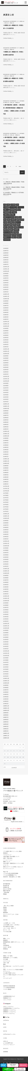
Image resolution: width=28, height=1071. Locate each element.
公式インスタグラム (8, 1006)
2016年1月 (5, 539)
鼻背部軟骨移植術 (7, 239)
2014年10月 (6, 573)
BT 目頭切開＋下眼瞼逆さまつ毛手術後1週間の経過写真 (13, 193)
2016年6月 (5, 527)
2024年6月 (5, 307)
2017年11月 (6, 488)
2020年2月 (5, 426)
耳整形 (5, 909)
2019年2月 (5, 454)
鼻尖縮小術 (19, 234)
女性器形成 (6, 945)
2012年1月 (5, 648)
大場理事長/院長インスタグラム (11, 1008)
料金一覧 (5, 871)
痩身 (4, 964)
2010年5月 (5, 694)
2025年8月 (5, 275)
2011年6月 (5, 664)
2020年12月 (6, 404)
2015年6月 (5, 555)
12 (10, 754)
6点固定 (8, 204)
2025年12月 (6, 266)
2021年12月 (6, 376)
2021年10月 (6, 381)
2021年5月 (5, 392)
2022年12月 (6, 349)
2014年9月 (5, 575)
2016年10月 (6, 518)
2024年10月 (6, 298)
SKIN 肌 (5, 919)
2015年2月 (5, 564)
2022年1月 (5, 374)
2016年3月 (5, 534)
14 (16, 166)
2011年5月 (5, 667)
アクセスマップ (7, 854)
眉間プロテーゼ (17, 222)
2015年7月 (5, 552)
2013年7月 (5, 607)
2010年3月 (5, 699)
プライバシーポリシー (9, 1044)
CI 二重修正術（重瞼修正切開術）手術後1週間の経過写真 (14, 188)
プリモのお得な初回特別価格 (10, 873)
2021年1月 (5, 401)
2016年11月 (6, 516)
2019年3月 (5, 452)
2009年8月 (5, 715)
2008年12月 (6, 733)
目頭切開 (5, 222)
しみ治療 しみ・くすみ (9, 923)
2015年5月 (5, 557)
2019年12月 (6, 431)
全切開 (16, 217)
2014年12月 (6, 568)
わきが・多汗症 (7, 947)
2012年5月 (5, 639)
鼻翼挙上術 (14, 237)
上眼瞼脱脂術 (12, 209)
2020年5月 (5, 420)
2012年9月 (5, 630)
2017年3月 (5, 506)
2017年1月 (5, 511)
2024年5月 (5, 310)
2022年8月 (5, 358)
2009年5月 (5, 722)
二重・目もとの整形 (8, 905)
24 (4, 760)
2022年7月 (5, 360)
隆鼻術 (11, 229)
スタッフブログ (7, 999)
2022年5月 (5, 365)
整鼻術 (18, 219)
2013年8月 (5, 605)
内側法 (20, 217)
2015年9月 (5, 548)
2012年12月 (6, 623)
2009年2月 (5, 728)
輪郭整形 (5, 912)
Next (20, 166)
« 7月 (4, 767)
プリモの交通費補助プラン (10, 875)
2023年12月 (6, 321)
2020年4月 (5, 422)
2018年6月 (5, 472)
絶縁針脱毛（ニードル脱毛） (10, 957)
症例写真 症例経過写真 (9, 986)
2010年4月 (5, 696)
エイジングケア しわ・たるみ (10, 914)
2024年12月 (6, 294)
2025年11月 (6, 269)
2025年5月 (5, 282)
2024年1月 (5, 319)
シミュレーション (7, 860)
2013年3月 (5, 616)
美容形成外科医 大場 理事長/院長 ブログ (11, 21)
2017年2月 (5, 509)
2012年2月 (5, 646)
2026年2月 (5, 262)
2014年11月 (6, 571)
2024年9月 (5, 301)
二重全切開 (6, 892)
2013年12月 (6, 596)
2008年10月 (6, 738)
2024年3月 (5, 314)
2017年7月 (5, 497)
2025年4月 (5, 285)
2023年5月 (5, 337)
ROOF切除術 (13, 204)
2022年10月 (6, 353)
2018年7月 (5, 470)
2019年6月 (5, 445)
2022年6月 (5, 362)
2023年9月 (5, 328)
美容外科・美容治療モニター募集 (11, 876)
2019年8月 (5, 440)
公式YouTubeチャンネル (9, 1034)
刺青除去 (5, 948)
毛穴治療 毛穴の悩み (8, 926)
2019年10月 (6, 436)
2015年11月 (6, 543)
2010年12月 (6, 678)
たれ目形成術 (6, 207)
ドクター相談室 (7, 989)
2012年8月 (5, 632)
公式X (4, 1027)
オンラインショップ (8, 868)
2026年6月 (5, 253)
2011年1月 (5, 676)
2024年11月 (6, 296)
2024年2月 (5, 317)
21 (17, 757)
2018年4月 (5, 477)
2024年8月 (5, 303)
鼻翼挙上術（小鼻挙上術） (10, 102)
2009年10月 (6, 710)
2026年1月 (5, 264)
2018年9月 (5, 465)
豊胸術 (15, 227)
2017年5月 (5, 502)
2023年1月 (5, 346)
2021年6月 (5, 390)
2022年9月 (5, 355)
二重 (10, 212)
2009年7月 (5, 717)
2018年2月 (5, 481)
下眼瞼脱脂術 (6, 212)
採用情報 (5, 1051)
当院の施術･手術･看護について (11, 856)
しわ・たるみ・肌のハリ (9, 928)
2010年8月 (5, 687)
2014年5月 (5, 584)
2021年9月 (5, 383)
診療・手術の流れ (7, 858)
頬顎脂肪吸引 (16, 229)
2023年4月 (5, 339)
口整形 (5, 910)
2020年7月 (5, 415)
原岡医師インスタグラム (9, 1011)
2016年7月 (5, 525)
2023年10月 (6, 326)
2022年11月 (6, 351)
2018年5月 (5, 474)
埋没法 (5, 219)
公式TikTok (6, 1020)
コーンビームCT (7, 978)
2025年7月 (5, 278)
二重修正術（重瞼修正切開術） (9, 214)
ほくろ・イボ (6, 929)
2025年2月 (5, 289)
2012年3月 (5, 644)
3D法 (5, 204)
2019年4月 (5, 449)
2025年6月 (5, 280)
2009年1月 (5, 731)
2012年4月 (5, 641)
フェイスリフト (21, 207)
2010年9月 (5, 685)
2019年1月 (5, 456)
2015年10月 (6, 545)
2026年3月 (5, 259)
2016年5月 (5, 529)
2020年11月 (6, 406)
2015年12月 (6, 541)
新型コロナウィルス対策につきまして (13, 866)
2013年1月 (5, 621)
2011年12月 (6, 651)
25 (7, 760)
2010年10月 (6, 683)
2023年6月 (5, 335)
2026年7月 (5, 250)
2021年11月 (6, 378)
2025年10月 (6, 271)
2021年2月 (5, 399)
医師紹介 (5, 853)
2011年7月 (5, 662)
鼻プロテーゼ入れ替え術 (8, 232)
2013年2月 (5, 619)
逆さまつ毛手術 (20, 227)
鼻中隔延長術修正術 (7, 234)
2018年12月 (6, 458)
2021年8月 (5, 385)
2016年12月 (6, 513)
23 (23, 757)
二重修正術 (14, 212)
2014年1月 (5, 593)
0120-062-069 (6, 799)
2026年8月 (5, 248)
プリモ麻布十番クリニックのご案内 (12, 851)
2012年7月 (5, 635)
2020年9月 (5, 410)
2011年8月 (5, 660)
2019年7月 (5, 442)
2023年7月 (5, 333)
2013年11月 (6, 598)
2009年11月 (6, 708)
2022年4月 (5, 367)
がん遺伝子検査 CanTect (9, 973)
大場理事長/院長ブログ (9, 996)
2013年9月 (5, 603)
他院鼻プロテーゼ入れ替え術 (9, 217)
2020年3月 (5, 424)
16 (23, 754)
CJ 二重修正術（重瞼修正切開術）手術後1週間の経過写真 (13, 182)
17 (4, 757)
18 (7, 757)
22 (20, 757)
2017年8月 (5, 495)
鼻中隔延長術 (16, 232)
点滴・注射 (6, 962)
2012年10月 (6, 628)
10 (4, 754)
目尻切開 (22, 219)
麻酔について (6, 861)
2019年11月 (6, 433)
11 (7, 754)
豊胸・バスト (6, 938)
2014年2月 (5, 591)
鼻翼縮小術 (12, 22)
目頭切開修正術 (11, 222)
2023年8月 (5, 330)
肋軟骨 (14, 224)
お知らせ (5, 1041)
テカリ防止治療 (7, 931)
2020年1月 (5, 429)
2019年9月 (5, 438)
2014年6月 (5, 582)
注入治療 (5, 959)
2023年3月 (5, 342)
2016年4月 (5, 532)
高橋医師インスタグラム (9, 1010)
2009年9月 (5, 712)
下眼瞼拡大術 (18, 209)
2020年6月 (5, 417)
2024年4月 (5, 312)
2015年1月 (5, 566)
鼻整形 (5, 907)
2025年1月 (5, 291)
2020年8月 (5, 413)
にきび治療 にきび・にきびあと (11, 924)
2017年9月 (5, 493)
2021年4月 (5, 394)
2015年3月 (5, 561)
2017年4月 (5, 504)
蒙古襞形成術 (10, 227)
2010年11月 (6, 680)
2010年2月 (5, 701)
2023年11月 (6, 323)
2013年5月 (5, 612)
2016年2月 (5, 536)
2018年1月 (5, 484)
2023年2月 (5, 344)
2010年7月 (5, 689)
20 (14, 757)
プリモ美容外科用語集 (9, 987)
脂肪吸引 (18, 224)
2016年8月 (5, 522)
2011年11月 (6, 653)
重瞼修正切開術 (6, 229)
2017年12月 (6, 486)
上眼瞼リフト (6, 209)
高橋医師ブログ (7, 998)
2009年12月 (6, 705)
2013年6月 (5, 609)
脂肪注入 (5, 227)
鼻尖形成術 (14, 234)
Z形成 (17, 204)
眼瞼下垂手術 (6, 224)
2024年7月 (5, 305)
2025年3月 (5, 287)
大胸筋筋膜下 (13, 219)
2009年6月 (5, 719)
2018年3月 (5, 479)
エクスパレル (6, 961)
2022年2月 (5, 372)
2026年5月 (5, 255)
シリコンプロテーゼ (13, 207)
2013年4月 (5, 614)
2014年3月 (5, 589)
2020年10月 (6, 408)
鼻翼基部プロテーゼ (7, 237)
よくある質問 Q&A (8, 1043)
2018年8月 (5, 468)
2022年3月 (5, 369)
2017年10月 (6, 490)
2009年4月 (5, 724)
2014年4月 (5, 587)
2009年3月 (5, 726)
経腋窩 (11, 224)
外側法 (8, 219)
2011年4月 (5, 669)
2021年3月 (5, 397)
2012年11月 (6, 625)
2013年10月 (6, 600)
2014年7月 (5, 580)
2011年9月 (5, 657)
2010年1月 (5, 703)
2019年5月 (5, 447)
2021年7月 (5, 388)
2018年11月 (6, 461)
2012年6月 (5, 637)
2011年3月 (5, 671)
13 (14, 754)
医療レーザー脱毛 (7, 955)
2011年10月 (6, 655)
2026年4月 (5, 257)
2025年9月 (5, 273)
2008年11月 (6, 735)
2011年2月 (5, 673)
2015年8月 (5, 550)
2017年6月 (5, 500)
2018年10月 (6, 463)
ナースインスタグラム (9, 1013)
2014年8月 (5, 577)
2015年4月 (5, 559)
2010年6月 (5, 692)
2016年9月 (5, 520)
